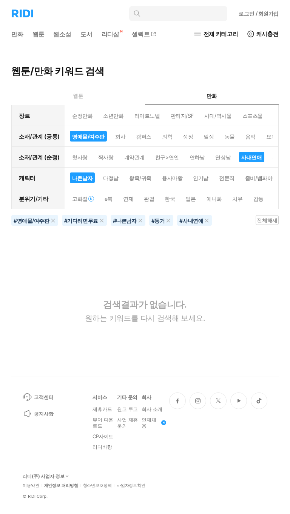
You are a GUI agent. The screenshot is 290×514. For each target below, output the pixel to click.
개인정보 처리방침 (61, 485)
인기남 (200, 178)
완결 (149, 198)
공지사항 (43, 414)
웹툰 (38, 34)
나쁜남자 (82, 178)
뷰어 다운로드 (103, 423)
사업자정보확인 (131, 485)
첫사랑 (80, 157)
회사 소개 (152, 409)
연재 (128, 198)
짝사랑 (106, 157)
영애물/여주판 (88, 136)
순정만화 (82, 115)
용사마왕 (172, 178)
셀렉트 (141, 34)
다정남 (111, 178)
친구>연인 (167, 157)
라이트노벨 (147, 115)
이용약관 (31, 485)
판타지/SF (182, 115)
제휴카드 (102, 409)
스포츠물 (252, 115)
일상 (209, 136)
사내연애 (251, 157)
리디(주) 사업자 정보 (44, 476)
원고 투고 (127, 409)
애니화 (214, 198)
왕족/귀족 (140, 178)
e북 (109, 198)
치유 (237, 198)
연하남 (197, 157)
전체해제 (267, 220)
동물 (230, 136)
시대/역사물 (217, 115)
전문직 (226, 178)
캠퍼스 (143, 136)
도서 (86, 34)
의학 (167, 136)
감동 (258, 198)
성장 (188, 136)
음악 (250, 136)
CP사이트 (103, 436)
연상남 (223, 157)
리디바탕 (102, 447)
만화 (17, 34)
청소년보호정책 (97, 485)
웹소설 (62, 34)
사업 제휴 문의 (127, 423)
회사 (120, 136)
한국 (170, 198)
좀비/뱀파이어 (261, 178)
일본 (190, 198)
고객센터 (43, 397)
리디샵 (111, 34)
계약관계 (134, 157)
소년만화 (113, 115)
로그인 (259, 13)
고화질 (80, 198)
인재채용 (149, 423)
